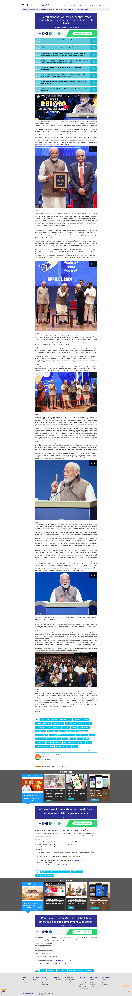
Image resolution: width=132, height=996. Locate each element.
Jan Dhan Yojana (40, 727)
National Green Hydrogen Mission (51, 739)
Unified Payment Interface (61, 872)
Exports (80, 739)
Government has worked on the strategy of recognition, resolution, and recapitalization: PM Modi (66, 20)
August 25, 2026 (62, 865)
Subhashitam (51, 970)
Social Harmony (62, 970)
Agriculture (66, 727)
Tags (37, 719)
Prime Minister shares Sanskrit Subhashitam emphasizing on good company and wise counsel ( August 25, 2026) (32, 906)
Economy (47, 719)
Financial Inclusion (81, 731)
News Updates (32, 9)
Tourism (88, 743)
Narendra (38, 5)
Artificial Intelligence (41, 735)
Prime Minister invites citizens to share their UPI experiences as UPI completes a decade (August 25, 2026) (32, 798)
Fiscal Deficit (77, 719)
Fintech (68, 746)
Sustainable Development (42, 723)
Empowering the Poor (84, 723)
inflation (92, 735)
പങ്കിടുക (46, 759)
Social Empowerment (87, 970)
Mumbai (54, 719)
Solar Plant (72, 739)
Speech (75, 746)
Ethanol (65, 739)
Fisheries (73, 727)
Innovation (49, 743)
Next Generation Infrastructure (44, 876)
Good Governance (71, 723)
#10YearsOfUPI (79, 860)
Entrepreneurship (74, 970)
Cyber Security (60, 746)
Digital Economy (69, 731)
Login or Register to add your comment (87, 751)
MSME (86, 739)
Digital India (44, 872)
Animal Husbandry (84, 727)
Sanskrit (43, 970)
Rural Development (53, 731)
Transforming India (58, 723)
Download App (95, 799)
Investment (58, 743)
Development (63, 719)
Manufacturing (39, 743)
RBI (42, 719)
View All (49, 801)
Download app (4, 993)
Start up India (80, 743)
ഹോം (24, 9)
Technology (53, 735)
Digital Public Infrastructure (66, 735)
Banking (85, 719)
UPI (62, 731)
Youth (37, 739)
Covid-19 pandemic (82, 735)
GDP (70, 719)
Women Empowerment (54, 727)
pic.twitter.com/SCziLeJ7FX (63, 960)
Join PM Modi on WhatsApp (82, 33)
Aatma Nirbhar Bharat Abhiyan (44, 746)
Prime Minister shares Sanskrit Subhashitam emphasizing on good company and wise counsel (66, 920)
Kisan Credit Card (40, 731)
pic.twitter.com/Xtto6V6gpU (45, 862)
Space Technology (69, 743)
